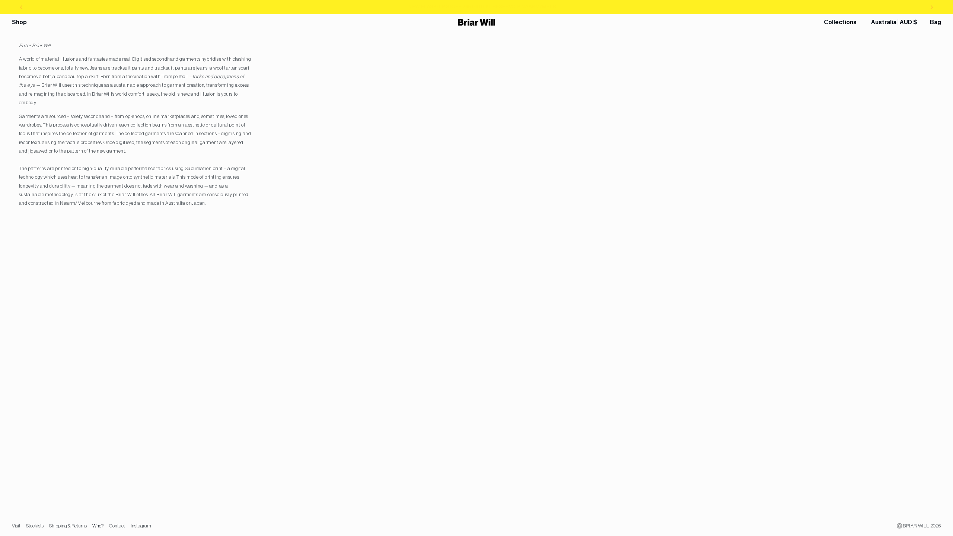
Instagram (141, 525)
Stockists (35, 525)
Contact (117, 525)
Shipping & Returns (68, 525)
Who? (97, 525)
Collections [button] (840, 22)
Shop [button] (19, 22)
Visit (16, 525)
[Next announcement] (932, 7)
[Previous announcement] (21, 7)
